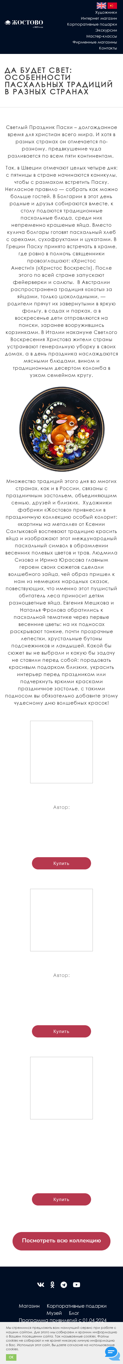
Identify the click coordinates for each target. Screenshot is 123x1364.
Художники (106, 12)
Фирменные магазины (95, 41)
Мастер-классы (101, 35)
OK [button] (11, 1357)
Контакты (108, 47)
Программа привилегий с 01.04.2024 (63, 1320)
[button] (20, 1349)
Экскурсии (106, 29)
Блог (74, 1313)
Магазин (29, 1306)
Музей (54, 1313)
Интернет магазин (99, 18)
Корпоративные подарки (92, 24)
